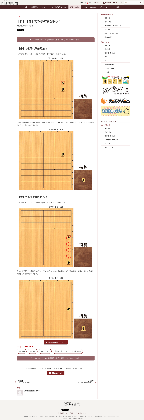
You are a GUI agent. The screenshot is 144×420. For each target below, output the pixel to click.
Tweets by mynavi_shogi (108, 121)
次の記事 (91, 381)
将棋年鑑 (32, 351)
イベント (107, 29)
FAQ (30, 416)
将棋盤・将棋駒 (109, 64)
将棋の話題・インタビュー (113, 25)
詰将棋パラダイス (110, 53)
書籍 (106, 57)
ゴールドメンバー (106, 7)
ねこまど (107, 143)
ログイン (98, 2)
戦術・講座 (108, 22)
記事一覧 (107, 18)
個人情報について (99, 416)
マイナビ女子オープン (59, 7)
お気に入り (118, 2)
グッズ (107, 72)
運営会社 (26, 416)
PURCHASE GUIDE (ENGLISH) (111, 416)
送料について (82, 413)
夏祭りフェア (45, 351)
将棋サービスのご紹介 (111, 33)
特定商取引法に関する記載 (64, 416)
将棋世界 (22, 351)
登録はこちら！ (57, 373)
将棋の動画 (108, 37)
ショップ (45, 7)
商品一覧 (107, 45)
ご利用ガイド (73, 413)
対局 (117, 7)
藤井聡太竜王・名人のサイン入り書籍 (68, 351)
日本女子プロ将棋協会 (111, 140)
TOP (26, 7)
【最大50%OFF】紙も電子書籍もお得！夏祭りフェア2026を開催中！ (57, 40)
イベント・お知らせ (89, 7)
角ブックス (108, 132)
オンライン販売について (51, 416)
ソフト (107, 60)
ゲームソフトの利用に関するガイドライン (82, 416)
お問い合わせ (35, 416)
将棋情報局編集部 (23, 26)
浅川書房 (107, 128)
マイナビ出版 (109, 147)
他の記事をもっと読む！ (57, 342)
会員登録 (108, 2)
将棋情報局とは (62, 413)
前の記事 (20, 381)
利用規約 (42, 416)
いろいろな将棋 (109, 68)
